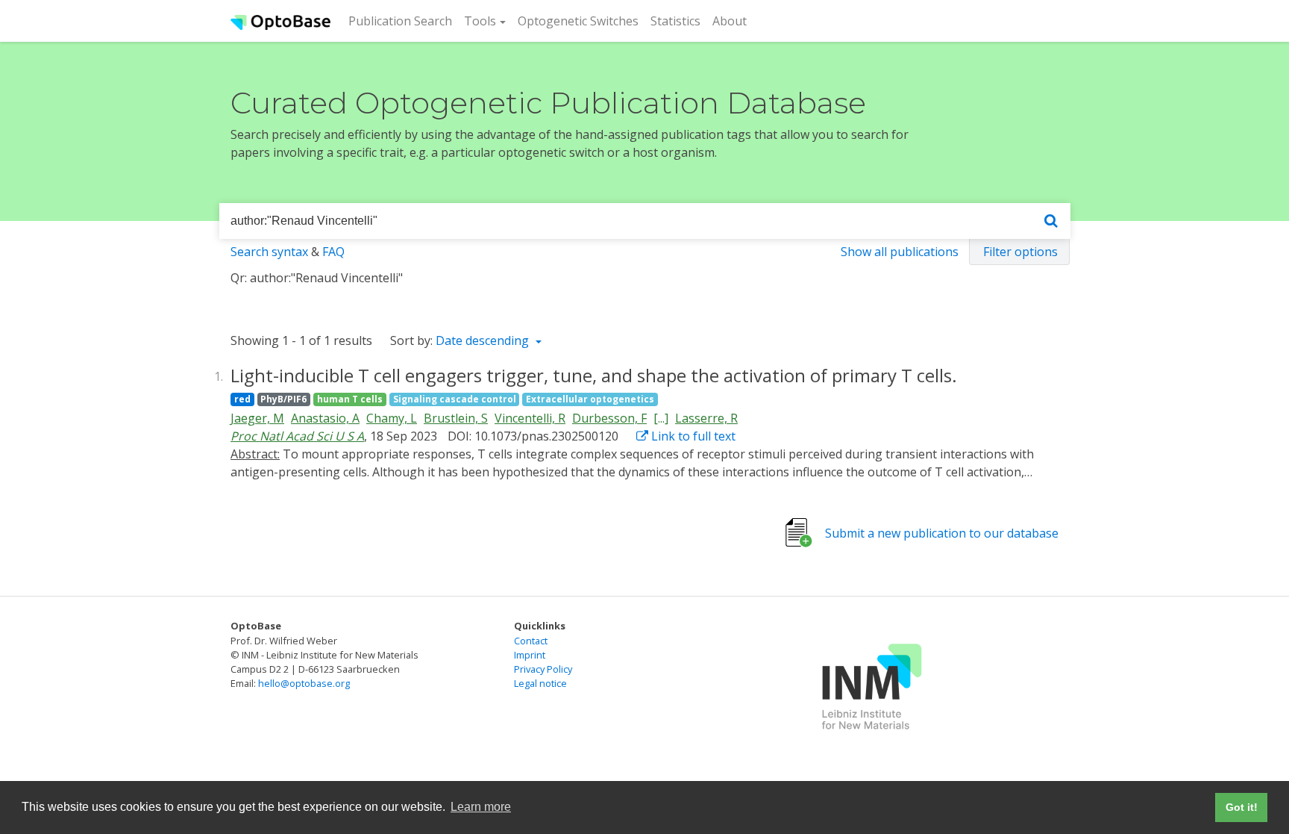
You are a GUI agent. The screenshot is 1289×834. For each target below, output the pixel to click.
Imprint (529, 655)
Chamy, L (391, 418)
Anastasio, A (325, 418)
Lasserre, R (706, 418)
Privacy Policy (543, 669)
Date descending (484, 340)
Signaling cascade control (454, 399)
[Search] (1051, 221)
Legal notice (540, 683)
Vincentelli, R (530, 418)
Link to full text (692, 436)
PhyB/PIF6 (283, 399)
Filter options (1020, 251)
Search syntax (269, 251)
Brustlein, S (456, 418)
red (242, 399)
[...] (660, 418)
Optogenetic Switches (578, 21)
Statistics (675, 21)
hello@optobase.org (304, 683)
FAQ (333, 251)
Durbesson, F (609, 418)
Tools (480, 21)
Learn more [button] (481, 806)
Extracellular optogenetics (590, 399)
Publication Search (403, 20)
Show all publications (900, 251)
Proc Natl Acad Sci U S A (297, 436)
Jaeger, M (257, 418)
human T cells (350, 399)
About (729, 21)
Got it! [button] (1242, 807)
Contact (531, 640)
